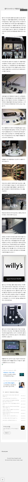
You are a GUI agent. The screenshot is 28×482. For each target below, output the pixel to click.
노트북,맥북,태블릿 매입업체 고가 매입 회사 (8, 383)
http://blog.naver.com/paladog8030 (10, 380)
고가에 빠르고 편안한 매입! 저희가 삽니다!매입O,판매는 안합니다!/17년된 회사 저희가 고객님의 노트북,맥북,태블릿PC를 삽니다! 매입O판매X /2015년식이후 (9, 385)
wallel (20, 458)
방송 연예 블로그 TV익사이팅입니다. (10, 429)
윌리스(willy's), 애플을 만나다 (14, 8)
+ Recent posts (4, 451)
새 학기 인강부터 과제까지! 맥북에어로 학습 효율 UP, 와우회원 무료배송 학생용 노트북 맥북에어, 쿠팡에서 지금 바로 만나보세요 (9, 375)
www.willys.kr (11, 362)
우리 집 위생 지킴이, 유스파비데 (9, 398)
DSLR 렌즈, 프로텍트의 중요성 (9, 420)
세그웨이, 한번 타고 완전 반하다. (9, 415)
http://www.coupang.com (8, 370)
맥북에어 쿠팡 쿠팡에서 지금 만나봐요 (9, 372)
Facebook (14, 460)
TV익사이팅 (6, 426)
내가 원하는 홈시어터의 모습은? (9, 418)
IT (3, 392)
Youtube (18, 460)
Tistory (12, 458)
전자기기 (7, 392)
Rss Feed (6, 460)
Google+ (21, 460)
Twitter (11, 460)
